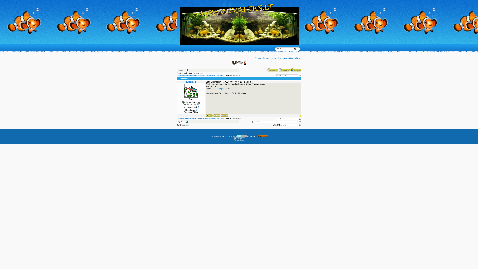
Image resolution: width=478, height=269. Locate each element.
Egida (201, 73)
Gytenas (195, 73)
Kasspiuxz (191, 82)
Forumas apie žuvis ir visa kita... (187, 75)
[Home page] (224, 115)
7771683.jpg (218, 89)
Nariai (273, 58)
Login (222, 9)
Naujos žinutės (262, 58)
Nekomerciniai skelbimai (207, 75)
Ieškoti (297, 58)
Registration (231, 9)
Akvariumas (228, 75)
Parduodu (220, 75)
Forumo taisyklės (285, 58)
